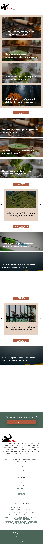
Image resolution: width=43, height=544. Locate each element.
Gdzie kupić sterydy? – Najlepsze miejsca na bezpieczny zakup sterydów (18, 245)
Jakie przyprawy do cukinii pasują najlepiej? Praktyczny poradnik (21, 513)
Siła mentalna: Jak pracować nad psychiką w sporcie (21, 214)
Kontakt (21, 470)
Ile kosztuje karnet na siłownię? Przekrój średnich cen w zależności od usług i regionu (21, 328)
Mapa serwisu (21, 537)
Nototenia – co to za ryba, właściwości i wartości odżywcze (21, 523)
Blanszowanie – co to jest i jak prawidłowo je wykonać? (20, 78)
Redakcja (21, 467)
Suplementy (21, 227)
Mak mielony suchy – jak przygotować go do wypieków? (19, 33)
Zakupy (21, 298)
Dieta (21, 113)
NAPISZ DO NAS (21, 422)
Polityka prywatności (21, 533)
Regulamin (21, 541)
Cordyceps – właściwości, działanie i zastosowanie (20, 100)
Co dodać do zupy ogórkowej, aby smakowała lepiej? (21, 55)
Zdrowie (21, 341)
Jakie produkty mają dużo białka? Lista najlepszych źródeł (21, 518)
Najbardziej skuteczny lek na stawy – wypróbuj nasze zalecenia (20, 265)
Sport (21, 184)
